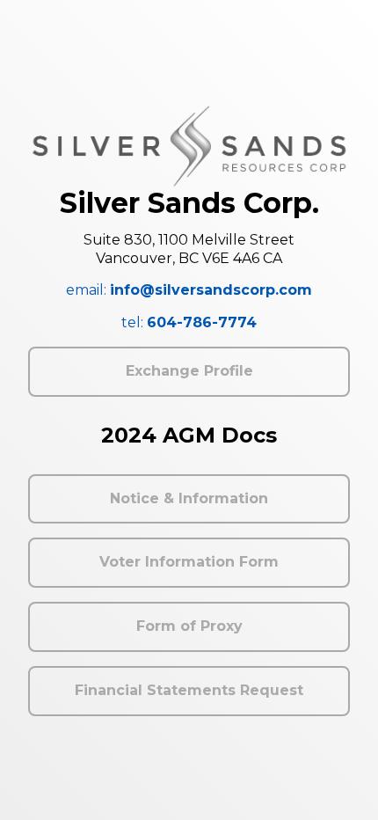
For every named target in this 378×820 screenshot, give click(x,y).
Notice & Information (189, 498)
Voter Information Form (189, 561)
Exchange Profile (189, 370)
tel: (189, 322)
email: (189, 290)
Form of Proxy (189, 626)
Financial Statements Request (189, 690)
